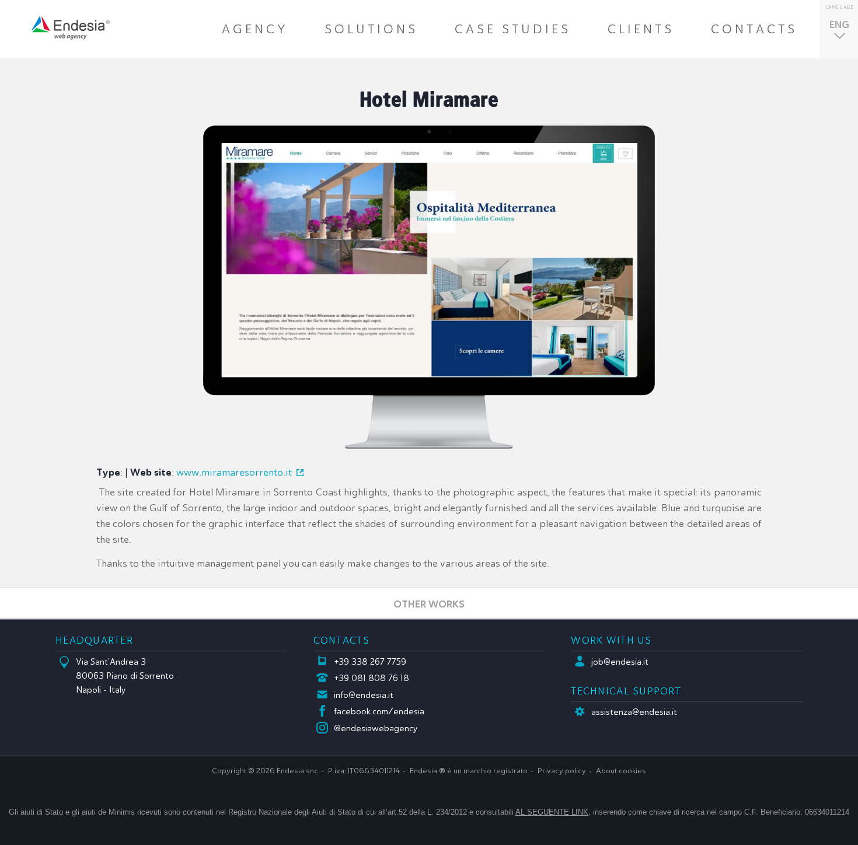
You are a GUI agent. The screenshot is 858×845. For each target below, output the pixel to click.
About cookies (621, 771)
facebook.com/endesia (379, 711)
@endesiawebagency (376, 728)
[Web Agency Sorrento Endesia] (71, 28)
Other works (429, 603)
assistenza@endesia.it (634, 712)
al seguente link (551, 812)
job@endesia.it (619, 662)
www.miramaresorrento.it (234, 472)
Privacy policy (562, 771)
